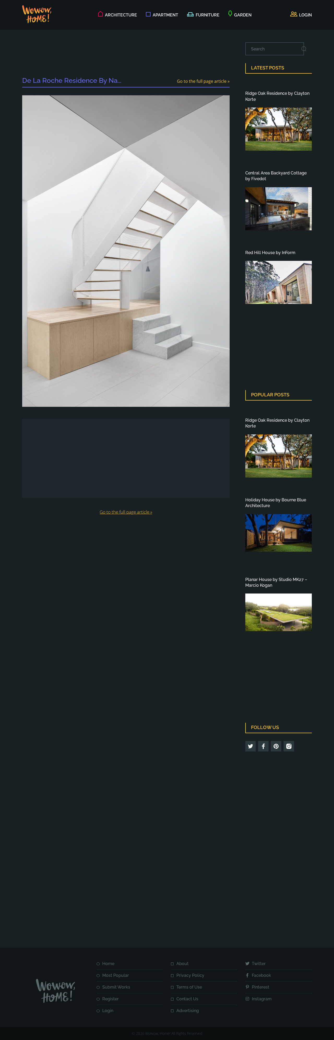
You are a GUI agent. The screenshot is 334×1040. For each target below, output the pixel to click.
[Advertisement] (126, 54)
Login (107, 1010)
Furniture (207, 15)
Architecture (121, 15)
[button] (301, 15)
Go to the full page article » (203, 81)
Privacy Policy (190, 975)
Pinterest (260, 987)
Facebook (261, 975)
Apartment (165, 15)
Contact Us (187, 998)
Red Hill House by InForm (270, 252)
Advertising (187, 1010)
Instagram (262, 998)
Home (108, 963)
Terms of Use (189, 987)
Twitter (259, 963)
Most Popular (115, 975)
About (182, 963)
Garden (243, 15)
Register (110, 998)
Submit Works (116, 987)
